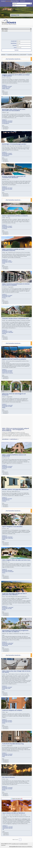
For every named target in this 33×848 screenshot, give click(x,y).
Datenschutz (24, 846)
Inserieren (8, 1)
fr (24, 1)
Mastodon (20, 846)
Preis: (15, 47)
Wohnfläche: (13, 43)
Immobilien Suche (15, 844)
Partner (13, 1)
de (21, 1)
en (23, 1)
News (17, 1)
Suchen (3, 1)
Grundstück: (13, 41)
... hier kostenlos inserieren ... (13, 59)
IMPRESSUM (29, 846)
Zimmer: (14, 45)
